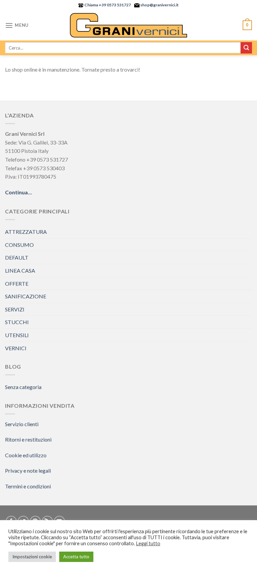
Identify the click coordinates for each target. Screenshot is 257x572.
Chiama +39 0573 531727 (107, 4)
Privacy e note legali (28, 470)
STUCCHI (17, 322)
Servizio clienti (21, 424)
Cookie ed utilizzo (26, 455)
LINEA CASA (20, 270)
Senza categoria (23, 387)
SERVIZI (14, 309)
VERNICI (15, 348)
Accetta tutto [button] (76, 556)
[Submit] (246, 48)
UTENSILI (17, 335)
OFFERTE (16, 283)
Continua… (18, 192)
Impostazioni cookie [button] (32, 556)
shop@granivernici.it (159, 4)
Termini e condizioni (28, 486)
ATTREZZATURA (26, 231)
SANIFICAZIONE (25, 296)
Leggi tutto (148, 543)
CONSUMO (19, 245)
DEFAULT (16, 257)
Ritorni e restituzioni (28, 439)
